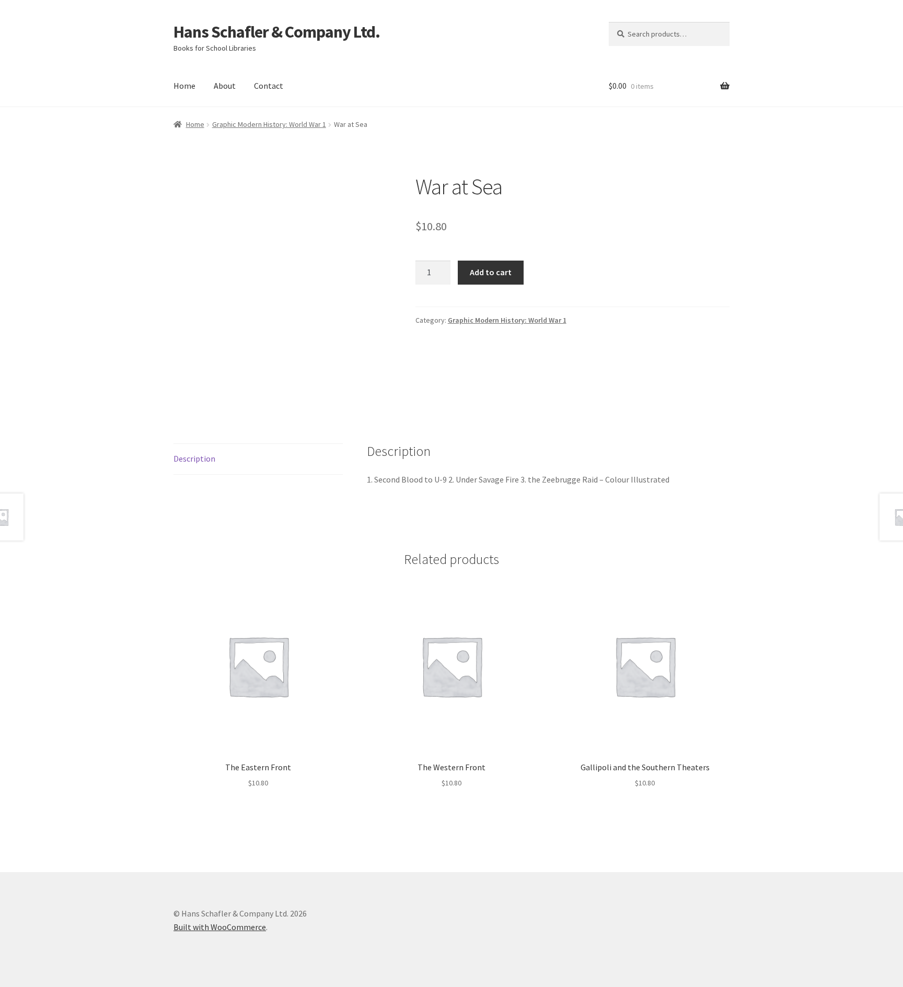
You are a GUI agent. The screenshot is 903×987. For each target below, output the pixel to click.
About (225, 85)
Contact (268, 85)
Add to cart (491, 272)
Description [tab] (194, 458)
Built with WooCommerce (219, 927)
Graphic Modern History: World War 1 (269, 124)
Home (184, 85)
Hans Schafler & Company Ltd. (276, 31)
